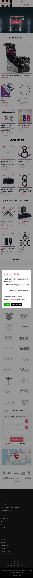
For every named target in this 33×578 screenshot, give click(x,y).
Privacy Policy (14, 299)
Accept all (7, 304)
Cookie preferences (16, 304)
